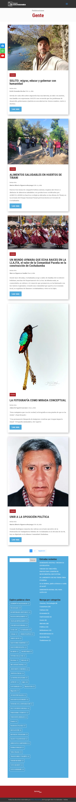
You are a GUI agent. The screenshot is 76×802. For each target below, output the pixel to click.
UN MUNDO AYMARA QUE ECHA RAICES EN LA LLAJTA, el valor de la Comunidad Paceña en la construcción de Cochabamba (38, 262)
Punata (13, 721)
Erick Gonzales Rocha (17, 91)
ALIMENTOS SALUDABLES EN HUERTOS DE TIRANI (36, 176)
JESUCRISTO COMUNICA (19, 669)
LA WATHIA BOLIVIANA (19, 677)
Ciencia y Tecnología (47, 603)
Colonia (13, 634)
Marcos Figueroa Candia (18, 273)
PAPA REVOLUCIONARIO (19, 699)
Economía (43, 613)
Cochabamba (25, 629)
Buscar (32, 560)
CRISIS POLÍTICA (26, 634)
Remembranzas (45, 633)
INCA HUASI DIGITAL (18, 664)
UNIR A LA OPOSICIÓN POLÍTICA (29, 517)
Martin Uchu (30, 686)
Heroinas (14, 660)
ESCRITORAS (26, 651)
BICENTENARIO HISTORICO (20, 612)
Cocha (13, 629)
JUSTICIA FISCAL (17, 673)
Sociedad (43, 637)
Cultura (42, 610)
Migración (14, 691)
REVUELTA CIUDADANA (19, 734)
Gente (12, 75)
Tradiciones (44, 640)
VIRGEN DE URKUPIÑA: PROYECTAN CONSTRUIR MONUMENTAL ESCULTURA (50, 571)
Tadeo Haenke (16, 752)
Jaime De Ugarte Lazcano (19, 408)
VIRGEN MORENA (17, 760)
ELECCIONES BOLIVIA (18, 647)
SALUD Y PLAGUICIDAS (19, 739)
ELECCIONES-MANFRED (19, 643)
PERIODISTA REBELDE (18, 717)
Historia (24, 660)
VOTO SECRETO (16, 765)
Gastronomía (44, 617)
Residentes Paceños (18, 725)
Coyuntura (43, 606)
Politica (42, 627)
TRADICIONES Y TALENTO (19, 756)
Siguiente (41, 551)
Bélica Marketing (36, 799)
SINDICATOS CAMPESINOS (20, 743)
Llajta (25, 682)
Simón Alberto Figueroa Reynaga (21, 185)
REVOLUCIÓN (15, 730)
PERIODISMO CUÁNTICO (19, 712)
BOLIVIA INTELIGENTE (18, 616)
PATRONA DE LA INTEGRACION (21, 704)
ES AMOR (14, 651)
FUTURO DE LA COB (17, 656)
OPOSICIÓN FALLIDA (18, 695)
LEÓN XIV (14, 682)
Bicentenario (15, 608)
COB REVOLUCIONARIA (19, 625)
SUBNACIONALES (17, 747)
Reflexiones (44, 630)
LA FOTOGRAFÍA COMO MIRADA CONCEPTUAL (38, 400)
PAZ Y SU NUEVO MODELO (19, 708)
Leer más (15, 109)
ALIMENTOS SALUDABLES (19, 603)
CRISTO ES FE (15, 638)
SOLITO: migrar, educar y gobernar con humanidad (33, 82)
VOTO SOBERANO (17, 769)
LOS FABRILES (16, 686)
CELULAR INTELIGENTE (19, 621)
